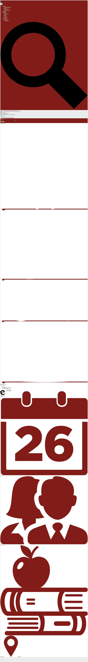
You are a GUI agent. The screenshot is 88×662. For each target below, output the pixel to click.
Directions (19, 656)
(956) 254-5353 (19, 120)
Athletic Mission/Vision (7, 7)
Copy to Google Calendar (4, 114)
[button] (4, 6)
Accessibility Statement (5, 388)
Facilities (5, 8)
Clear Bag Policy (6, 20)
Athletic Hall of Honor (7, 10)
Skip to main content (3, 0)
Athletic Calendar (2, 116)
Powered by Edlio (8, 390)
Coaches (5, 16)
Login (2, 390)
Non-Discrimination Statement (6, 387)
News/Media (6, 17)
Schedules (5, 13)
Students (5, 14)
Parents (5, 15)
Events (1, 115)
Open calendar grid (11, 117)
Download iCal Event (12, 114)
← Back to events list (4, 117)
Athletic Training (6, 9)
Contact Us (3, 386)
